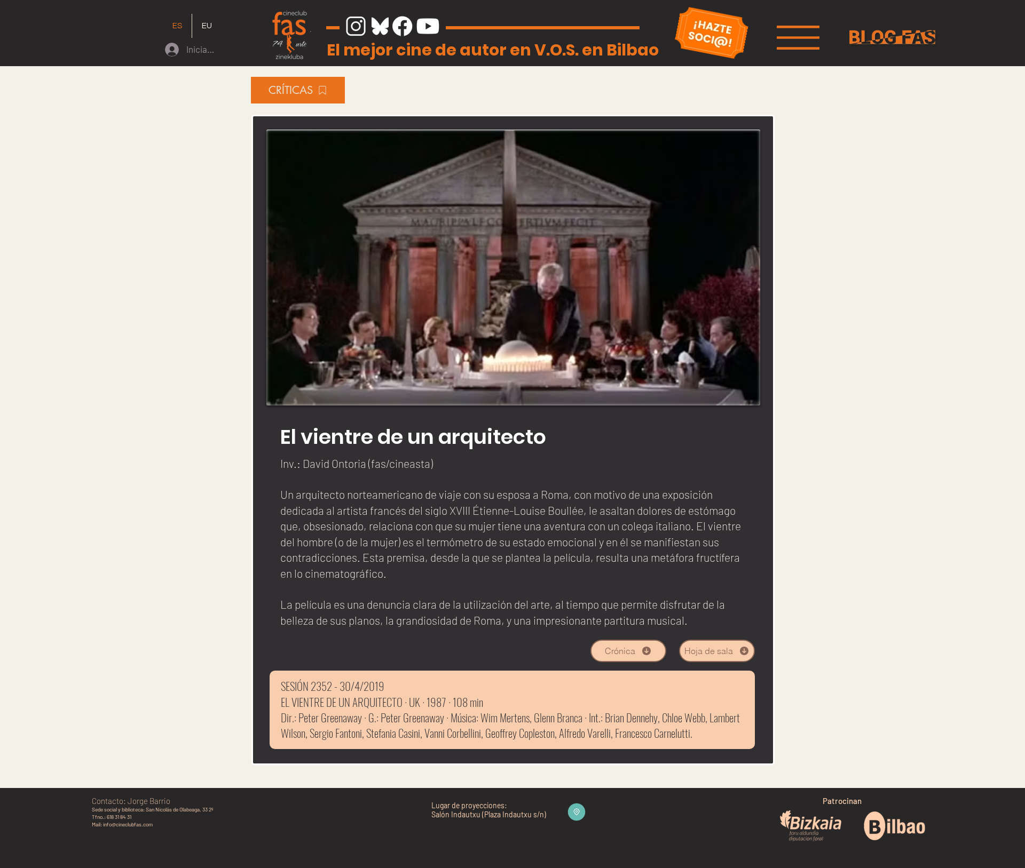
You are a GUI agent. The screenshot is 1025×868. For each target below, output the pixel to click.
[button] (798, 38)
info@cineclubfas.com (128, 824)
